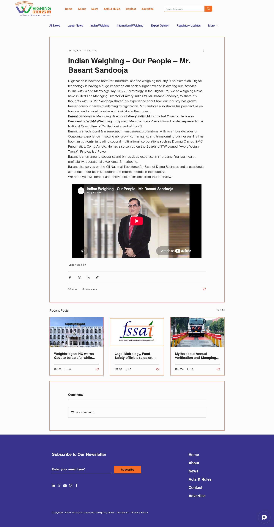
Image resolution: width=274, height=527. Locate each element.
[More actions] (203, 50)
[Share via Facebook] (70, 277)
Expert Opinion (160, 25)
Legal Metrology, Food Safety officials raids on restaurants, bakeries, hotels (133, 356)
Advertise (197, 496)
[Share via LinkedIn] (88, 277)
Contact (195, 487)
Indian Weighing (99, 25)
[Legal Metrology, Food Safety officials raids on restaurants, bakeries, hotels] (137, 332)
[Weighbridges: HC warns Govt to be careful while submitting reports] (76, 332)
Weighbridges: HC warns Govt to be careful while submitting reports (74, 356)
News (193, 471)
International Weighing (130, 25)
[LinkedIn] (53, 485)
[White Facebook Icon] (76, 485)
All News (54, 25)
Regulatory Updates (189, 25)
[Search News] (208, 9)
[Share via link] (97, 277)
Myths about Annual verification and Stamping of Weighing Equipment (195, 356)
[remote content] (137, 221)
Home (194, 454)
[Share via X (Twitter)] (79, 277)
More (211, 25)
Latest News (75, 25)
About (194, 463)
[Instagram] (71, 485)
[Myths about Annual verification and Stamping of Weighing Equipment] (197, 332)
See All (221, 309)
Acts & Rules (200, 479)
